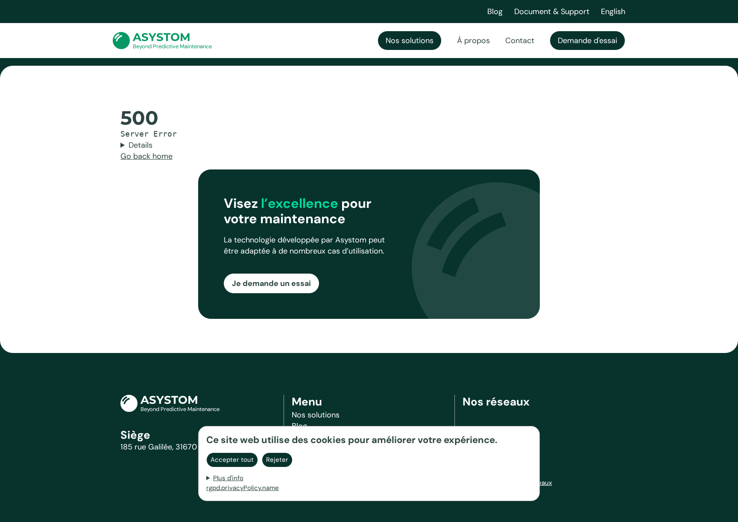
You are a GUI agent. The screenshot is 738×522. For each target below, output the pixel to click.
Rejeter (277, 459)
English (613, 11)
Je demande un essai (271, 283)
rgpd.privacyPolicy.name (242, 488)
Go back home (146, 156)
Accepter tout (232, 459)
